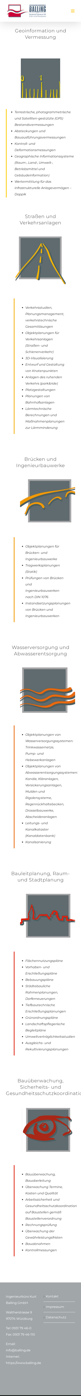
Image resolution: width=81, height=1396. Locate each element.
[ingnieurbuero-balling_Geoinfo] (40, 60)
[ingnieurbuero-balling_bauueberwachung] (47, 1100)
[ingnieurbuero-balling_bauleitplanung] (47, 887)
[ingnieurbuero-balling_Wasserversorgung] (47, 661)
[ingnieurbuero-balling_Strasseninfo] (41, 230)
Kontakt (52, 1296)
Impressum (55, 1307)
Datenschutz (56, 1317)
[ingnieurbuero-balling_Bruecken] (47, 472)
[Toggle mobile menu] (73, 11)
